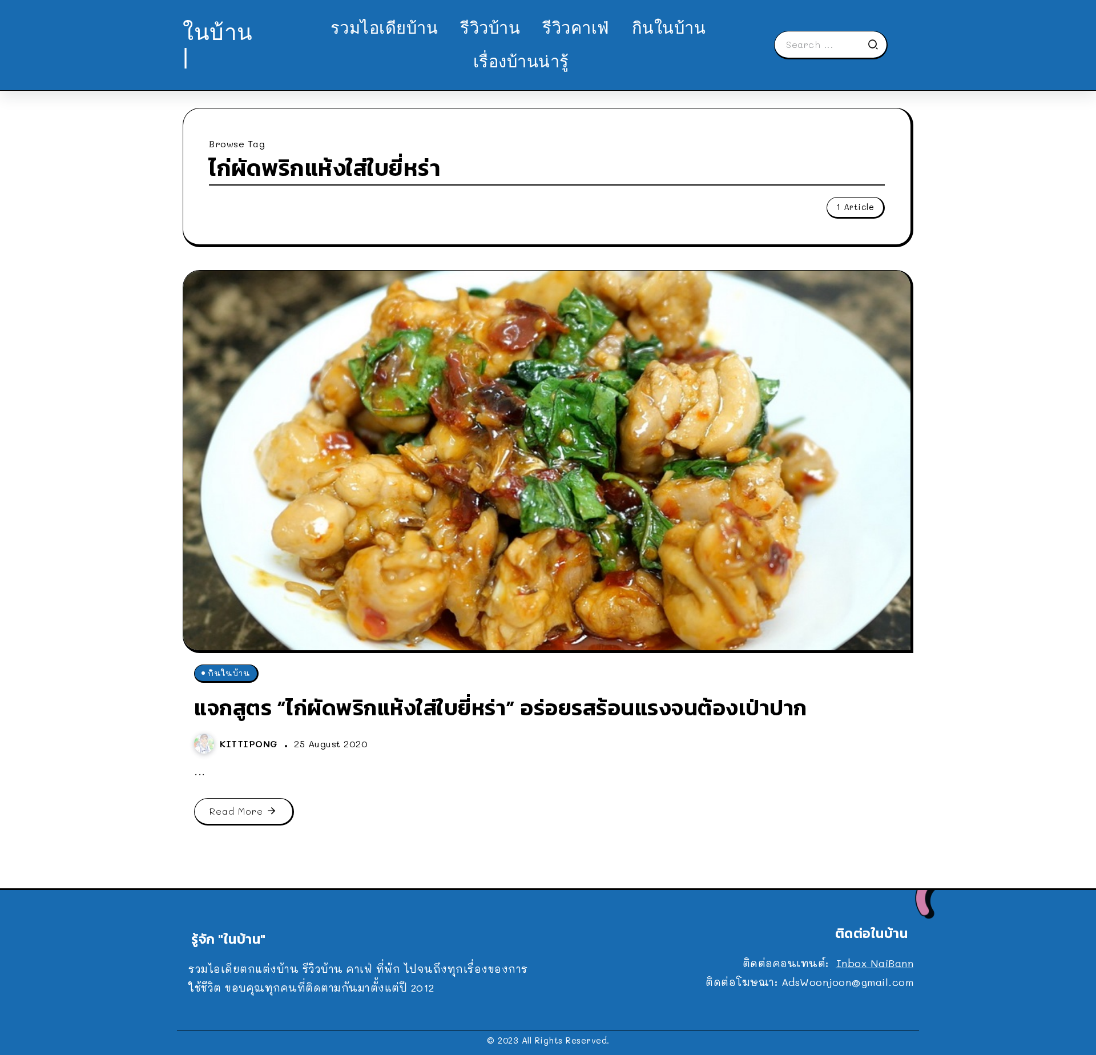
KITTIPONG (250, 744)
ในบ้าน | (218, 44)
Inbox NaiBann (875, 963)
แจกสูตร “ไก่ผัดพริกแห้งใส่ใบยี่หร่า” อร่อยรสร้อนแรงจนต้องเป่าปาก (500, 707)
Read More (236, 811)
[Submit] (877, 44)
